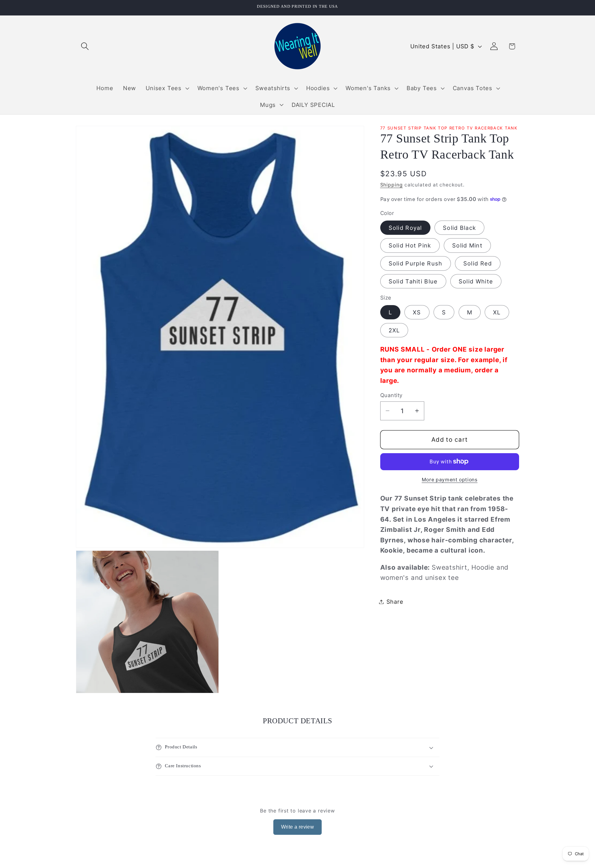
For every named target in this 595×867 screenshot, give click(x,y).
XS (417, 312)
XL (497, 312)
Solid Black (459, 227)
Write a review (297, 827)
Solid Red (477, 263)
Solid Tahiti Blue (413, 281)
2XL (394, 329)
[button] (85, 46)
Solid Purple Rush (416, 263)
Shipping (391, 184)
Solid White (476, 281)
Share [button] (394, 601)
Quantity (391, 395)
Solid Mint (467, 245)
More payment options (450, 480)
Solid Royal (405, 227)
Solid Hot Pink (410, 245)
